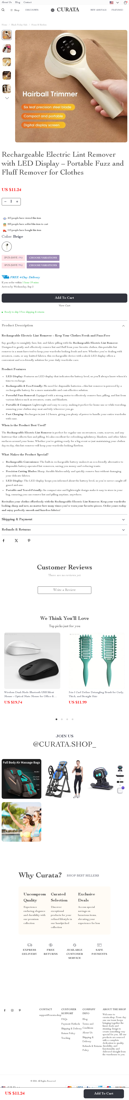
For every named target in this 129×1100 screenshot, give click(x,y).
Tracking (65, 1038)
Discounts (31, 10)
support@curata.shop (50, 1015)
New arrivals (98, 10)
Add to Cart (103, 1093)
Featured (117, 10)
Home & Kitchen (39, 25)
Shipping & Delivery (71, 1029)
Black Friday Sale (19, 25)
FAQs (64, 1019)
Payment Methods (70, 1024)
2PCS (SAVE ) (13, 258)
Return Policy (68, 1033)
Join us (64, 736)
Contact (28, 2)
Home (4, 25)
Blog (17, 2)
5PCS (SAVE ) (13, 265)
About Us (7, 2)
